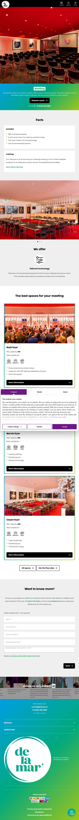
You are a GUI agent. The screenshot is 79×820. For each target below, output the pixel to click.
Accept (64, 426)
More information (16, 382)
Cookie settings (13, 426)
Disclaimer (39, 812)
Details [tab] (39, 392)
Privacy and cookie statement (39, 809)
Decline (39, 426)
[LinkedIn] (39, 688)
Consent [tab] (14, 392)
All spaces (26, 568)
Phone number (12, 634)
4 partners (33, 417)
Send (68, 666)
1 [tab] (37, 241)
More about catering (14, 167)
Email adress (11, 627)
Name (8, 619)
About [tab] (65, 392)
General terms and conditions (39, 815)
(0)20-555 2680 (34, 601)
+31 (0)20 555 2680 (39, 710)
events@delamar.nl (56, 601)
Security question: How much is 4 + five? (18, 648)
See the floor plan (46, 568)
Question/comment (13, 642)
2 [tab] (39, 241)
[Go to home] (5, 5)
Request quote (38, 100)
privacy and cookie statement (23, 656)
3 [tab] (41, 241)
